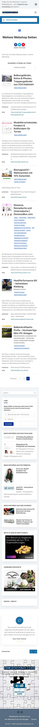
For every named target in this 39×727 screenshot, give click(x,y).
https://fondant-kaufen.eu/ (19, 162)
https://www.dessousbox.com (21, 273)
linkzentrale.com (28, 724)
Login (6, 400)
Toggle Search (11, 20)
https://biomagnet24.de (18, 197)
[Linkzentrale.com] (10, 12)
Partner (34, 719)
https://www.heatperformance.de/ (22, 319)
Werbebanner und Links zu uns (19, 716)
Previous (14, 378)
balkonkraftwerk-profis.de (19, 370)
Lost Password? (27, 424)
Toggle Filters (19, 67)
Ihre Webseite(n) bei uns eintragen (17, 719)
